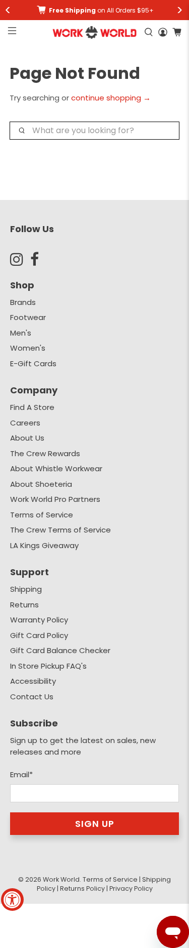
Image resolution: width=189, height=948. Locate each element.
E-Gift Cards (33, 363)
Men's (20, 333)
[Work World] (94, 32)
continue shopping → (111, 97)
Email (21, 774)
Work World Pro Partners (55, 499)
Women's (27, 348)
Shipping (26, 589)
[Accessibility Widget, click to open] (12, 899)
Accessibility (33, 681)
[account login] (163, 32)
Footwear (28, 317)
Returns (24, 604)
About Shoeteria (41, 484)
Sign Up (94, 823)
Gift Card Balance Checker (60, 650)
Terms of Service (41, 514)
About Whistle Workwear (56, 468)
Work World (61, 879)
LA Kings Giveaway (44, 545)
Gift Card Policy (39, 635)
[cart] (176, 32)
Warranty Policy (39, 619)
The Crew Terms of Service (60, 529)
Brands (23, 302)
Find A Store (32, 407)
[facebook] (40, 259)
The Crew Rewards (45, 453)
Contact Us (31, 696)
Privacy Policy (131, 888)
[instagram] (20, 259)
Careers (25, 422)
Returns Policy (82, 888)
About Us (27, 438)
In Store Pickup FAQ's (48, 666)
